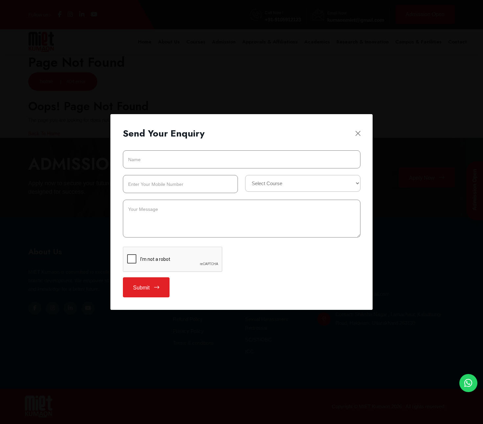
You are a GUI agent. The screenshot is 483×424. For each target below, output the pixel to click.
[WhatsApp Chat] (468, 383)
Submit (142, 287)
